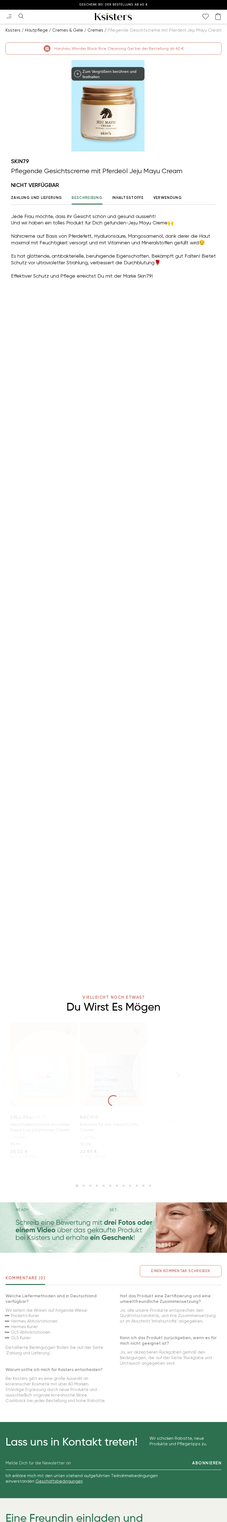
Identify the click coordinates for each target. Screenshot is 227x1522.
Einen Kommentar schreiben (180, 1271)
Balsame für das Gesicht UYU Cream (109, 1127)
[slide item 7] (117, 1186)
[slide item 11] (143, 1186)
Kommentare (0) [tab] (25, 1277)
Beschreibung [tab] (87, 198)
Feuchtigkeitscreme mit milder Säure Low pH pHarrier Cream (40, 1127)
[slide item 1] (77, 1186)
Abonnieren (206, 1462)
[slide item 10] (137, 1186)
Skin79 (20, 161)
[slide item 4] (97, 1186)
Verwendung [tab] (167, 198)
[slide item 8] (123, 1186)
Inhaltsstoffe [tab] (128, 198)
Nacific (89, 1117)
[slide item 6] (110, 1186)
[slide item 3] (90, 1186)
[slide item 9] (130, 1186)
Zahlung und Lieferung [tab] (36, 198)
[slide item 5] (103, 1186)
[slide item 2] (84, 1186)
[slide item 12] (150, 1186)
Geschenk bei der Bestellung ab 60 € (113, 4)
